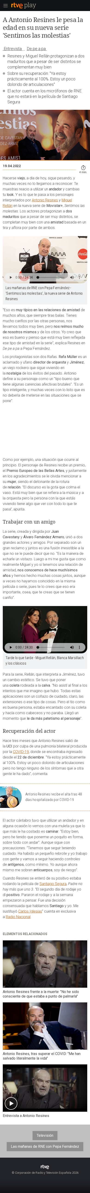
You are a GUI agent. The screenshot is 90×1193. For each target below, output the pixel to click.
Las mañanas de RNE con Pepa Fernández (45, 1146)
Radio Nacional (18, 917)
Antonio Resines (45, 200)
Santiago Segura (52, 884)
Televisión (45, 1135)
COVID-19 (21, 752)
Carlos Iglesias (30, 911)
